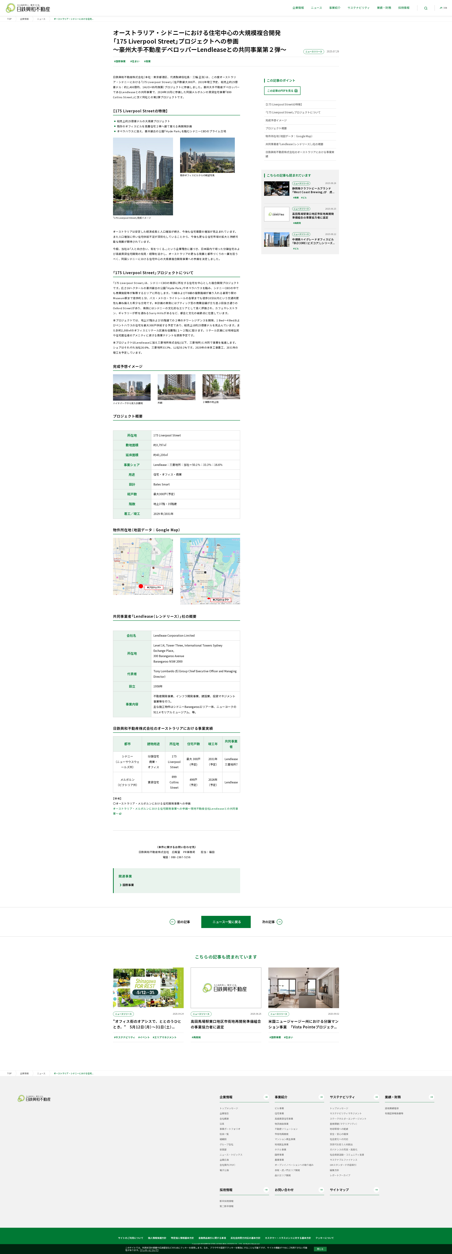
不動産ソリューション (286, 1129)
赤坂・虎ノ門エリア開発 (287, 1170)
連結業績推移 (392, 1108)
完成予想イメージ (276, 120)
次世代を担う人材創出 (341, 1144)
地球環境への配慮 (339, 1129)
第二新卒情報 (226, 1206)
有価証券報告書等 (394, 1113)
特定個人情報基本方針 (182, 1238)
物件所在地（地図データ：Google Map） (289, 136)
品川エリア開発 (283, 1175)
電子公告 (224, 1170)
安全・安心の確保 (339, 1134)
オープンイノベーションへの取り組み (294, 1165)
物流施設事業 (282, 1124)
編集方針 (334, 1170)
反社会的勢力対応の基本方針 (245, 1238)
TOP (9, 19)
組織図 (223, 1139)
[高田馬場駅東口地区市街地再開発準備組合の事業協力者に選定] (300, 216)
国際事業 (128, 885)
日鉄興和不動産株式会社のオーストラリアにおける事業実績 (300, 154)
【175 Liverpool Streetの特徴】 (284, 104)
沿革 (222, 1124)
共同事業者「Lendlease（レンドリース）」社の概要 (294, 144)
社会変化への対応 (339, 1139)
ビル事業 (279, 1108)
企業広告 (224, 1160)
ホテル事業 (280, 1150)
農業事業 (279, 1160)
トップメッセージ (229, 1108)
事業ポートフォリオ (230, 1129)
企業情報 (24, 19)
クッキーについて (325, 1238)
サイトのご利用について (130, 1238)
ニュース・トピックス (231, 1155)
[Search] (426, 8)
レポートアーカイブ (340, 1175)
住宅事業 (279, 1113)
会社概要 (224, 1119)
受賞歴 (223, 1150)
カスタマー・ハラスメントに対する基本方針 (288, 1238)
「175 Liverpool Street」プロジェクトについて (293, 112)
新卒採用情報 (226, 1201)
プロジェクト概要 (276, 128)
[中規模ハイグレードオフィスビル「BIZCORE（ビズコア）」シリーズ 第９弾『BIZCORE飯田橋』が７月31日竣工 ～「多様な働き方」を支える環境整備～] (300, 241)
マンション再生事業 (285, 1139)
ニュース (41, 19)
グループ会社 (226, 1144)
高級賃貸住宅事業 (284, 1119)
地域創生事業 (282, 1144)
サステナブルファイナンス (343, 1160)
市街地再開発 (282, 1134)
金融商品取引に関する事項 (212, 1238)
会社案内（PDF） (228, 1165)
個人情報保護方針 (157, 1238)
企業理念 (224, 1113)
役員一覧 (224, 1134)
